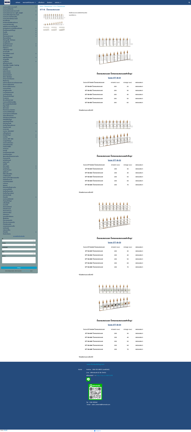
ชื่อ (2, 239)
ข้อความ (3, 256)
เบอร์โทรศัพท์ (5, 247)
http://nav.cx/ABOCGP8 (105, 375)
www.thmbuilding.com (95, 364)
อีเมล (3, 252)
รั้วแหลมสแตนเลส (48, 6)
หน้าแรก (41, 6)
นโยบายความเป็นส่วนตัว (26, 270)
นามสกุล (4, 243)
